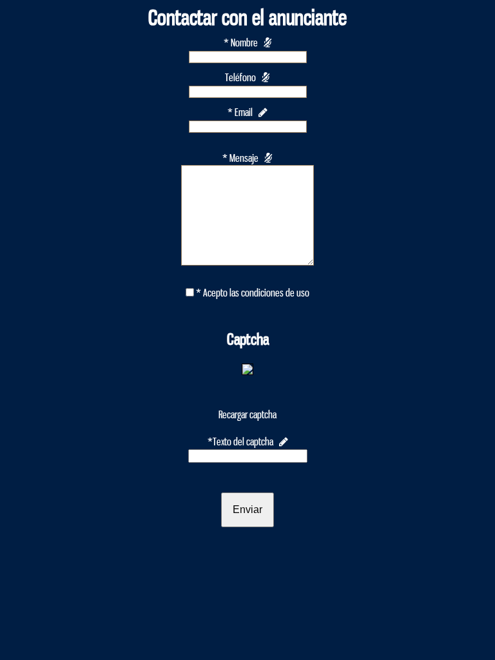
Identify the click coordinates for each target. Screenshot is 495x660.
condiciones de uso (275, 293)
